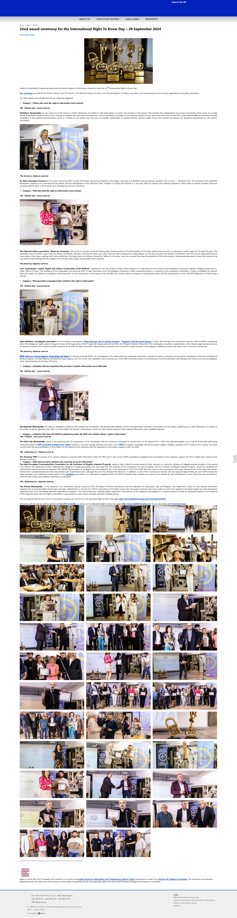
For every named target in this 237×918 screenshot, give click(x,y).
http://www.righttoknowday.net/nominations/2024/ (142, 498)
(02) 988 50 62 (37, 899)
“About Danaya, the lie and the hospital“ (101, 341)
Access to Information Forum (185, 903)
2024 (121, 444)
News (29, 25)
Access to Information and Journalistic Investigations (194, 900)
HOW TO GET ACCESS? (107, 19)
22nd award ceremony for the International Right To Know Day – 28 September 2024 (90, 28)
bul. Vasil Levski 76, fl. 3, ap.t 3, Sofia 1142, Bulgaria (52, 895)
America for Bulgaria (172, 879)
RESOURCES (151, 19)
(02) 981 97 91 (50, 899)
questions (70, 474)
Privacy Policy (39, 909)
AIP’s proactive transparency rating (54, 444)
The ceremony (26, 93)
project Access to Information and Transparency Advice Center (106, 879)
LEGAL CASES (132, 19)
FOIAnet (177, 905)
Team (29, 909)
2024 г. (36, 25)
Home (22, 25)
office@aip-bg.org (39, 902)
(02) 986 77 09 (64, 899)
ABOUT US (84, 19)
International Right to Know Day (186, 897)
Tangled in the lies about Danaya (137, 341)
